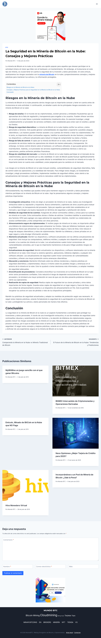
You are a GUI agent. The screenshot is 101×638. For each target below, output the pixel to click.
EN (40, 622)
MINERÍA (56, 622)
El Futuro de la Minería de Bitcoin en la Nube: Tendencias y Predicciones (76, 342)
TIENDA (70, 622)
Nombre (7, 567)
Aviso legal (69, 632)
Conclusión (10, 92)
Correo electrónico (44, 567)
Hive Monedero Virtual (16, 505)
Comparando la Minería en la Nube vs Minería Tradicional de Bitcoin (25, 342)
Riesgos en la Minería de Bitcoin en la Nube (20, 87)
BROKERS (47, 622)
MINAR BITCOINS (30, 622)
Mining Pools (61, 615)
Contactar (77, 632)
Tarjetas (68, 615)
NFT (63, 622)
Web (71, 567)
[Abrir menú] (97, 3)
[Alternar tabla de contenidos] (58, 84)
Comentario (8, 540)
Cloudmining (48, 615)
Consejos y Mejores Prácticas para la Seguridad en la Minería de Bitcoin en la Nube (33, 90)
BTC (7, 47)
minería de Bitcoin (46, 74)
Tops (73, 616)
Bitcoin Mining (33, 615)
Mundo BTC (11, 61)
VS (76, 622)
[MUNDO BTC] (5, 3)
